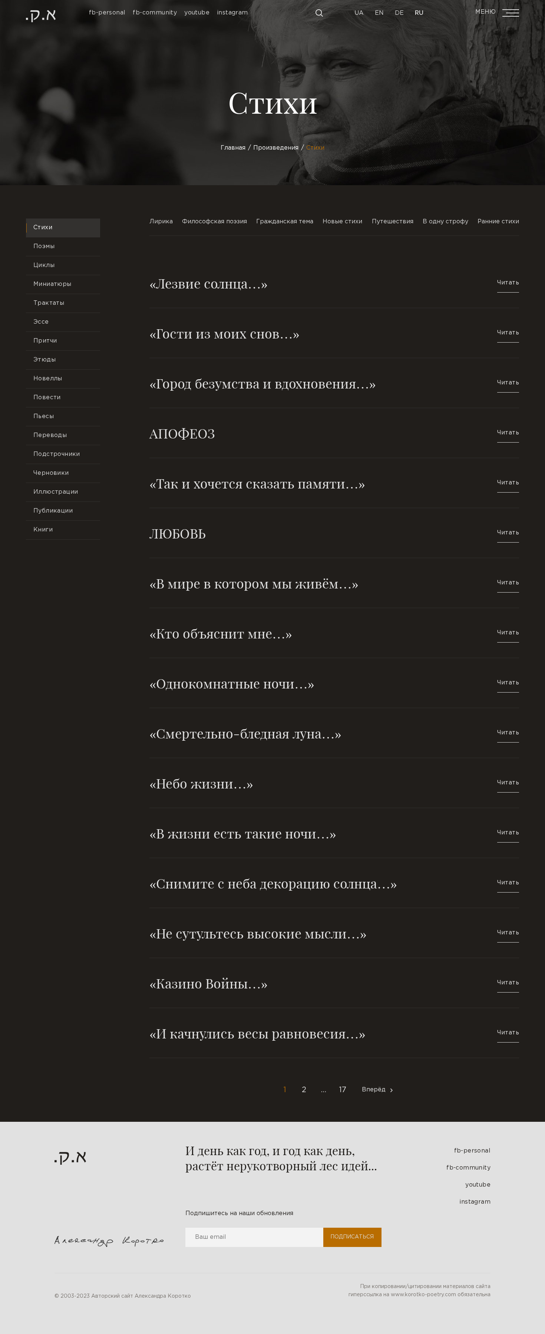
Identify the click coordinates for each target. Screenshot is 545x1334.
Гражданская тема (284, 221)
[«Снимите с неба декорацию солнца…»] (334, 883)
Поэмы (43, 246)
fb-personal (472, 1151)
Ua (359, 13)
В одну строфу (445, 221)
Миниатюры (52, 284)
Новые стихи (342, 221)
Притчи (45, 341)
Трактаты (48, 303)
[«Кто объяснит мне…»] (334, 633)
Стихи (42, 227)
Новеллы (47, 378)
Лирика (161, 221)
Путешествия (392, 221)
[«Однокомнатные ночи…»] (334, 683)
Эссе (41, 322)
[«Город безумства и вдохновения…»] (334, 383)
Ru (419, 13)
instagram (475, 1202)
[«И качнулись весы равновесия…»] (334, 1033)
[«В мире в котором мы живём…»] (334, 583)
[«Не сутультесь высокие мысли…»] (334, 933)
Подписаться (352, 1237)
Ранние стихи (498, 221)
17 (342, 1090)
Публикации (53, 511)
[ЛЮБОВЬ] (334, 533)
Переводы (50, 435)
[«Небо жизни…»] (334, 783)
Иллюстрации (55, 492)
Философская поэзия (214, 221)
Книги (43, 530)
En (379, 13)
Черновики (51, 473)
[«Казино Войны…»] (334, 983)
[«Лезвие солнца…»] (334, 290)
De (399, 13)
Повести (47, 397)
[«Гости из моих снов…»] (334, 333)
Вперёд (374, 1090)
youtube (478, 1185)
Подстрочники (56, 454)
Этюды (44, 360)
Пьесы (43, 416)
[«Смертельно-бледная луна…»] (334, 733)
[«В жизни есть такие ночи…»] (334, 833)
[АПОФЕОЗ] (334, 433)
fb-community (468, 1168)
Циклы (43, 265)
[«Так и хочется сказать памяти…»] (334, 483)
